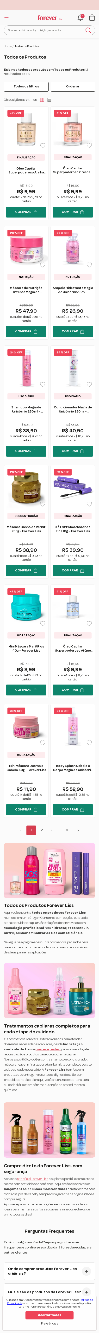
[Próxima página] (78, 830)
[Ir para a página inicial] (49, 17)
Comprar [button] (23, 212)
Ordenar (73, 86)
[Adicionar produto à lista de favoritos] (42, 145)
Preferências (49, 1323)
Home (8, 46)
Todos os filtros (26, 86)
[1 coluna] (49, 100)
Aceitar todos (49, 1315)
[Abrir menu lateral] (6, 17)
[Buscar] (88, 30)
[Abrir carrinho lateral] (92, 17)
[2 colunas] (42, 100)
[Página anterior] (20, 830)
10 (67, 830)
